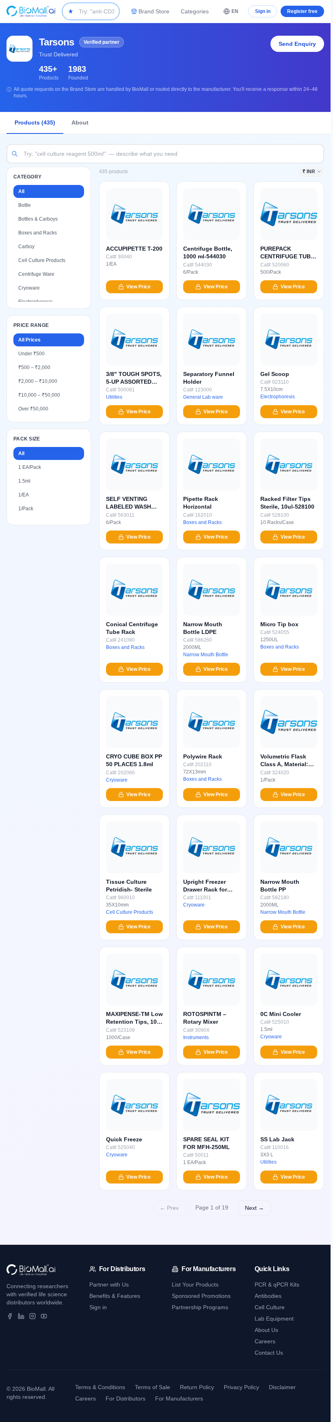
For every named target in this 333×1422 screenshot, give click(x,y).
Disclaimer (282, 1387)
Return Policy (197, 1387)
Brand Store (153, 11)
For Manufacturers (179, 1398)
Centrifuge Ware (36, 274)
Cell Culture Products (41, 260)
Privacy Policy (241, 1387)
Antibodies (268, 1296)
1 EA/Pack (29, 467)
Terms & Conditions (100, 1387)
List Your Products (195, 1284)
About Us (266, 1330)
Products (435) (35, 122)
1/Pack (25, 508)
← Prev (169, 1208)
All (21, 191)
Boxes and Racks (37, 233)
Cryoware (29, 288)
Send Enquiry (297, 44)
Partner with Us (109, 1284)
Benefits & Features (114, 1296)
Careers (265, 1341)
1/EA (23, 495)
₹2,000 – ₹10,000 (37, 381)
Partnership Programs (200, 1307)
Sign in (262, 11)
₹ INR (309, 171)
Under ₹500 (31, 354)
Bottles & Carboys (38, 219)
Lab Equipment (274, 1318)
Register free (302, 11)
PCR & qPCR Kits (277, 1284)
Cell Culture (270, 1307)
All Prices (29, 340)
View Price (138, 287)
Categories (195, 11)
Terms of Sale (152, 1387)
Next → (254, 1208)
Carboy (26, 246)
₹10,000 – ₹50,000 (39, 395)
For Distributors (125, 1398)
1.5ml (24, 481)
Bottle (24, 205)
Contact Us (269, 1352)
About (80, 122)
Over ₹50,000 (33, 409)
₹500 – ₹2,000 (34, 367)
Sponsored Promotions (201, 1296)
